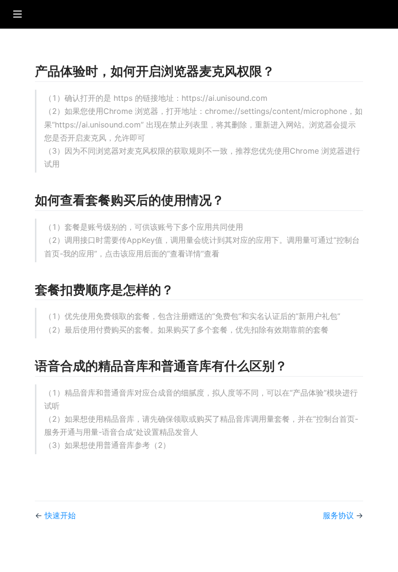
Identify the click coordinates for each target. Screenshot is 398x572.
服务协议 (339, 515)
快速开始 (60, 515)
